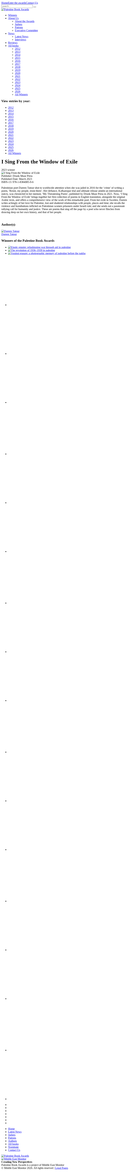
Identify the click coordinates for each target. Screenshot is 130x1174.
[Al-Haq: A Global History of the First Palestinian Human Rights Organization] (25, 998)
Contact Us (32, 2)
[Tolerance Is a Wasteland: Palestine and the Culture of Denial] (25, 800)
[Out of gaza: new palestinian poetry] (25, 304)
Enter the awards (17, 2)
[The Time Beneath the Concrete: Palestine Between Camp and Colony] (25, 453)
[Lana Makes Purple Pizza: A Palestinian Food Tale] (25, 402)
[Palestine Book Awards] (15, 1155)
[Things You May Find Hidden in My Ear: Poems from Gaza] (25, 752)
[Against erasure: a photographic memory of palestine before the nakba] (46, 253)
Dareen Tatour (9, 234)
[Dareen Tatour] (10, 231)
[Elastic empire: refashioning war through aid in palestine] (39, 247)
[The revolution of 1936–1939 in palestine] (31, 250)
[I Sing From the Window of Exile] (25, 551)
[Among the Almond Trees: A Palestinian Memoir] (25, 700)
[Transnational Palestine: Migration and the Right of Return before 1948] (25, 651)
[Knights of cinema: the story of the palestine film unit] (25, 353)
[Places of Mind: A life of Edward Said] (25, 1098)
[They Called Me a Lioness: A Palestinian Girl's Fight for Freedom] (25, 502)
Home (4, 2)
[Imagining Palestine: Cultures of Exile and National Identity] (25, 602)
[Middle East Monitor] (13, 1158)
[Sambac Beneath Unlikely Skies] (25, 1050)
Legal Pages (61, 1168)
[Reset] (34, 6)
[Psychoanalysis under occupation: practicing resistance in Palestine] (25, 901)
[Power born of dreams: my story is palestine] (25, 949)
